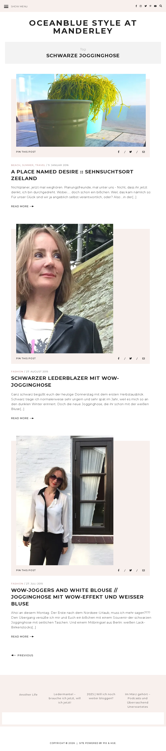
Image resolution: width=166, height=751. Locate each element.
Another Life (28, 694)
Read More (20, 206)
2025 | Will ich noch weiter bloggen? (101, 696)
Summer (28, 165)
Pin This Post (26, 151)
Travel (40, 165)
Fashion (17, 371)
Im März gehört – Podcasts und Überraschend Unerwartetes (137, 700)
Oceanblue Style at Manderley (83, 27)
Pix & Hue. (109, 743)
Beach (15, 165)
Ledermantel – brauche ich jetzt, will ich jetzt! (65, 698)
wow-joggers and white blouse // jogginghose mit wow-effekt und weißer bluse (77, 597)
